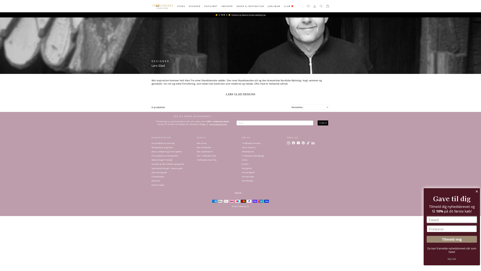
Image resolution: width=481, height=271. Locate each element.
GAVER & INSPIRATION (250, 6)
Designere (247, 168)
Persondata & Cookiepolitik (165, 155)
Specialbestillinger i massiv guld (167, 168)
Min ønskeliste (204, 147)
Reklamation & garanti (162, 147)
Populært (211, 6)
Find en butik (158, 185)
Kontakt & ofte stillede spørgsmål (168, 164)
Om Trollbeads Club (206, 155)
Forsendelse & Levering (163, 143)
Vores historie (249, 147)
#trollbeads (247, 180)
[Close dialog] (475, 191)
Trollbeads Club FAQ (207, 160)
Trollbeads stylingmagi (253, 155)
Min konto (202, 143)
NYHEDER (194, 6)
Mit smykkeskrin (205, 151)
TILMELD (323, 123)
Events (245, 164)
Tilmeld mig (450, 239)
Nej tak (450, 259)
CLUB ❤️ (289, 6)
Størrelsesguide (159, 172)
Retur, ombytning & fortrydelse (167, 151)
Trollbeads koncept (251, 143)
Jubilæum (274, 6)
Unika (244, 160)
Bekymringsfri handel (162, 160)
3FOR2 (181, 6)
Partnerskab (248, 176)
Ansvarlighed (248, 172)
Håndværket (248, 151)
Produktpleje (158, 176)
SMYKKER (227, 6)
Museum (156, 180)
